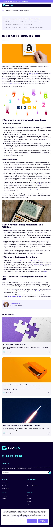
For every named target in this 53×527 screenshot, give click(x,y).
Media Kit (29, 501)
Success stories (30, 483)
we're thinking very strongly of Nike (32, 189)
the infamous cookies (42, 234)
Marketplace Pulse (15, 83)
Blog (3, 10)
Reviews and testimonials (32, 485)
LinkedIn (4, 78)
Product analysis (5, 488)
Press (28, 504)
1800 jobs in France (33, 73)
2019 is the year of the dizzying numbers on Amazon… (18, 24)
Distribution (4, 485)
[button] (48, 352)
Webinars (29, 498)
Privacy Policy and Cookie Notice (22, 516)
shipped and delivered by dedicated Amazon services (33, 261)
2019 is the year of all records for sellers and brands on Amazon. (22, 19)
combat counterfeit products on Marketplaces (34, 184)
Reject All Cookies (32, 521)
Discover (25, 1)
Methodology (5, 483)
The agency (4, 495)
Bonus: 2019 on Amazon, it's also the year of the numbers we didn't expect (23, 27)
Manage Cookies (12, 521)
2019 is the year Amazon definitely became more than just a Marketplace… (23, 22)
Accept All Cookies (42, 521)
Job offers (4, 498)
